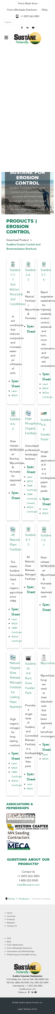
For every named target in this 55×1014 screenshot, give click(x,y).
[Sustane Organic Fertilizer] (27, 38)
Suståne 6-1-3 (30, 540)
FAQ (9, 938)
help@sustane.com (28, 884)
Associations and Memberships (20, 951)
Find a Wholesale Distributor (19, 948)
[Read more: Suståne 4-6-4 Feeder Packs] (44, 413)
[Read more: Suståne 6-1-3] (28, 529)
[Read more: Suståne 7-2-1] (44, 529)
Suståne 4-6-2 (15, 424)
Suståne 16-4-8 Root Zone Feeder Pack (30, 678)
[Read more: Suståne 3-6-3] (28, 264)
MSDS (14, 395)
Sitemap (27, 1009)
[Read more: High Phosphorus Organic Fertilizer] (28, 413)
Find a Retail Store (15, 945)
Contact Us (12, 926)
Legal (20, 1009)
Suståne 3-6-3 (30, 275)
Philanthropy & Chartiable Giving (21, 954)
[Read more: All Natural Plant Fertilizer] (13, 529)
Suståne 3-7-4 (46, 275)
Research (11, 922)
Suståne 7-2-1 (46, 540)
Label (14, 391)
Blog (9, 941)
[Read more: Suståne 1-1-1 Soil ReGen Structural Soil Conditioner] (13, 264)
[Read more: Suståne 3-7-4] (44, 264)
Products (11, 919)
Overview (11, 916)
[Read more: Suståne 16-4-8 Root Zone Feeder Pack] (28, 657)
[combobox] (16, 22)
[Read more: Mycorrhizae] (44, 657)
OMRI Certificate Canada (32, 498)
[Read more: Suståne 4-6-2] (13, 413)
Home (9, 913)
